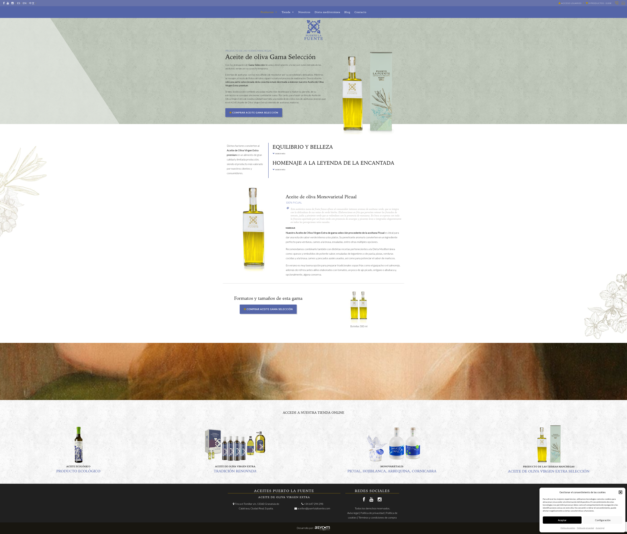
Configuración (603, 520)
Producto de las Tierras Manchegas (548, 466)
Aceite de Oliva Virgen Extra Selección (548, 471)
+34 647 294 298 (313, 503)
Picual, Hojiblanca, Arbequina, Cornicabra (391, 471)
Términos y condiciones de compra (377, 517)
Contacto (360, 12)
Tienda (286, 12)
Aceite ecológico (78, 466)
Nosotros (304, 12)
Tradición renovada (235, 471)
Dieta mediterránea (327, 12)
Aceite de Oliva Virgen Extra (235, 466)
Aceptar (562, 520)
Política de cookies (568, 528)
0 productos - (600, 3)
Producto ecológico (78, 471)
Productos (267, 12)
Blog (347, 12)
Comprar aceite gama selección (255, 112)
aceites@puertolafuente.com (313, 508)
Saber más (280, 154)
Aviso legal (600, 528)
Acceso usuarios (571, 3)
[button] (620, 492)
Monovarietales (391, 466)
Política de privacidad (585, 528)
